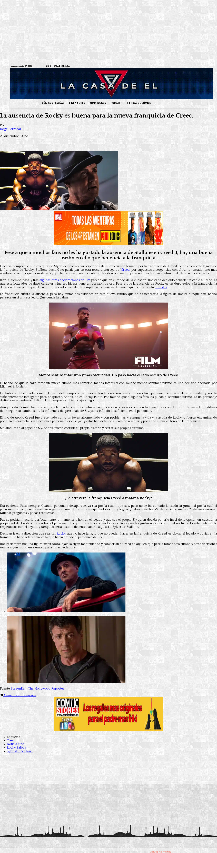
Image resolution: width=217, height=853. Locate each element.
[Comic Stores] (108, 730)
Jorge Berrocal (10, 129)
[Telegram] (195, 66)
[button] (180, 103)
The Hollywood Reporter (46, 688)
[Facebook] (174, 66)
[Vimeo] (165, 66)
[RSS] (184, 66)
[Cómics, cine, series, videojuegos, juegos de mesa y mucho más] (91, 83)
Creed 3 (161, 287)
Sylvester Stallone (20, 751)
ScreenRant (19, 688)
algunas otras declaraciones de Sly (65, 280)
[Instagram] (179, 66)
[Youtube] (205, 66)
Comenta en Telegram (19, 695)
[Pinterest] (54, 141)
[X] (200, 66)
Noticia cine (15, 744)
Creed (125, 270)
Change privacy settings (161, 852)
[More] (66, 141)
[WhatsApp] (42, 141)
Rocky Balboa (16, 747)
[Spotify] (189, 66)
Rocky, (61, 533)
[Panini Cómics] (108, 244)
